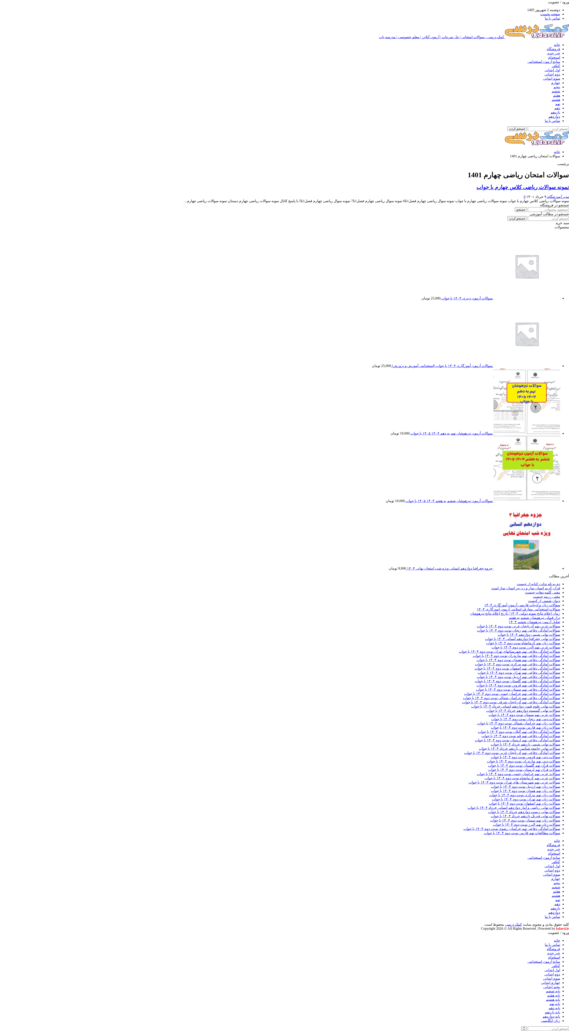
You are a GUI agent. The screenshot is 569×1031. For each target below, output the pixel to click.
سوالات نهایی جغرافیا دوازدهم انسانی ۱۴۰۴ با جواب (522, 639)
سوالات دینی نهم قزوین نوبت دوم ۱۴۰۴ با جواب (525, 757)
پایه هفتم (553, 995)
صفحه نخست (550, 14)
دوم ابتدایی (552, 74)
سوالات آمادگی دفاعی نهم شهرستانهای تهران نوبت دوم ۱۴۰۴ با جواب (509, 651)
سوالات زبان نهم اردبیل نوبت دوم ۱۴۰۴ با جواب (525, 786)
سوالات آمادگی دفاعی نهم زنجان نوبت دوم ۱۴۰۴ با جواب (518, 630)
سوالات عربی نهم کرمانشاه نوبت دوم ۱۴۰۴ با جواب (522, 778)
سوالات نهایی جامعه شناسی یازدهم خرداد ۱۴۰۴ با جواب (519, 748)
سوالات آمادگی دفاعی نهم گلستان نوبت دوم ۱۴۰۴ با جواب (517, 681)
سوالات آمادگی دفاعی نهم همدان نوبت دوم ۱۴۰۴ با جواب (518, 660)
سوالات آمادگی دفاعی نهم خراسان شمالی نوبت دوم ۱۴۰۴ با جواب (511, 698)
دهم (557, 108)
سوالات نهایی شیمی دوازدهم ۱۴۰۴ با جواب (529, 634)
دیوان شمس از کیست (544, 601)
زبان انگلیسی (550, 1021)
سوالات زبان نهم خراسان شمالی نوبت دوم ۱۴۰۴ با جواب (518, 723)
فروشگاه (553, 49)
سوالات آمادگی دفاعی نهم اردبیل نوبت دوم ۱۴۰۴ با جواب (518, 677)
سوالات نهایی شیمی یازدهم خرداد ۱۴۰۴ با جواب (525, 744)
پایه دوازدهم (551, 1016)
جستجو (521, 209)
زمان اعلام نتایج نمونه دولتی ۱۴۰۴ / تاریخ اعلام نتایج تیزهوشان (515, 613)
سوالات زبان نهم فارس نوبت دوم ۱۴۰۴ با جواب (525, 727)
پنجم (556, 87)
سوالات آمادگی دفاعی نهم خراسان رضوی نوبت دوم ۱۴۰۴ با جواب (511, 829)
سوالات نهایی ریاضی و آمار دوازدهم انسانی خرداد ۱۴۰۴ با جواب (514, 808)
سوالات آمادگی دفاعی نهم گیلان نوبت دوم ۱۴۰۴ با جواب (519, 732)
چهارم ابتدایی (550, 983)
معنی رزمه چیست (546, 596)
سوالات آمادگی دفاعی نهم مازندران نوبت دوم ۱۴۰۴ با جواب (516, 656)
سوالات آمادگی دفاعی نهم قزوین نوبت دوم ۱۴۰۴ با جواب (518, 685)
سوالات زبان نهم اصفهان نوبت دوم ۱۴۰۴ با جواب (524, 803)
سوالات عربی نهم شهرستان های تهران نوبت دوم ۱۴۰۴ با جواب (514, 782)
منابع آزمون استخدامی (543, 62)
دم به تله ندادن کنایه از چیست (538, 584)
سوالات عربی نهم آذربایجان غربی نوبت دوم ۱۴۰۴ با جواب (518, 626)
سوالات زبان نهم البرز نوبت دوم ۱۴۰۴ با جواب (526, 824)
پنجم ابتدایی (551, 987)
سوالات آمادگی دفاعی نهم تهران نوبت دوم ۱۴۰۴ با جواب (519, 672)
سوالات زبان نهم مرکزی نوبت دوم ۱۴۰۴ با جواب (524, 795)
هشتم (556, 100)
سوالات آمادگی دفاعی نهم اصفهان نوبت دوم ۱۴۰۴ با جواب (517, 668)
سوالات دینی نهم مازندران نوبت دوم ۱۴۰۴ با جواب (523, 761)
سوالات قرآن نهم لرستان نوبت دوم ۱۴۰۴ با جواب (524, 770)
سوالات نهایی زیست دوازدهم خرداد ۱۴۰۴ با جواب (524, 812)
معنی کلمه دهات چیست (542, 592)
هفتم (556, 95)
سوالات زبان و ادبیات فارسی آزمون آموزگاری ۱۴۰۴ (522, 605)
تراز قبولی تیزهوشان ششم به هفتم (534, 618)
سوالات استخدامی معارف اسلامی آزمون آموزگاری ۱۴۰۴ (518, 609)
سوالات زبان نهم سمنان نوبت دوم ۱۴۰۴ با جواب (525, 820)
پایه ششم (553, 991)
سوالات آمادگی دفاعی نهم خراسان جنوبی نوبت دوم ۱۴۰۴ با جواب (512, 694)
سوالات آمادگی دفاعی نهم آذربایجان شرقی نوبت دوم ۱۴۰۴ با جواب (511, 702)
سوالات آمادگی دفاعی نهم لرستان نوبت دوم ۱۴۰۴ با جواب (517, 740)
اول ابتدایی (552, 70)
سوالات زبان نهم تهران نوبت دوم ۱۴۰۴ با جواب (526, 799)
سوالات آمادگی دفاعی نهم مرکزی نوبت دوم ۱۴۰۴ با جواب (517, 664)
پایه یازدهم (552, 1012)
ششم (556, 91)
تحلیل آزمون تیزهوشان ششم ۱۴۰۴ (534, 622)
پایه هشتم (553, 999)
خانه (557, 45)
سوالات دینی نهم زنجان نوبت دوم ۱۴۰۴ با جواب (525, 719)
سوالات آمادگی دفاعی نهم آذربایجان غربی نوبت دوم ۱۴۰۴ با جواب (512, 753)
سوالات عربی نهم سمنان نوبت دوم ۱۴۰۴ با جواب (524, 715)
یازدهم (555, 112)
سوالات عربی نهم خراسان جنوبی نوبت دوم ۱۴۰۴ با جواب (518, 774)
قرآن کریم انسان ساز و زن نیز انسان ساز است (525, 588)
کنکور (556, 66)
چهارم (555, 83)
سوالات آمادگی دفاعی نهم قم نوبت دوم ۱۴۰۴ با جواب (520, 736)
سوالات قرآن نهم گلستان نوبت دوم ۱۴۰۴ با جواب (524, 765)
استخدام (554, 57)
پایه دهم (554, 1008)
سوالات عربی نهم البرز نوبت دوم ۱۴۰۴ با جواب (525, 647)
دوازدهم (554, 116)
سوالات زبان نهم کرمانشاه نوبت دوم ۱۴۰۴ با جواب (523, 643)
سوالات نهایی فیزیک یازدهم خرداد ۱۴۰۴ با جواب (525, 816)
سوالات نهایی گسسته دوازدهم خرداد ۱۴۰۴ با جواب (523, 710)
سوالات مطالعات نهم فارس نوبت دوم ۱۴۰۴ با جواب (522, 833)
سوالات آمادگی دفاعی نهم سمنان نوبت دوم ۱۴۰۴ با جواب (518, 689)
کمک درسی (513, 924)
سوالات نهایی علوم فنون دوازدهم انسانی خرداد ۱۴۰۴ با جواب (515, 706)
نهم (557, 104)
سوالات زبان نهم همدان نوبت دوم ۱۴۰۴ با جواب (525, 791)
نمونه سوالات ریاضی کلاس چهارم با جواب (523, 187)
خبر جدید (553, 53)
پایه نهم (554, 1004)
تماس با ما (552, 18)
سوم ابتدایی (551, 78)
